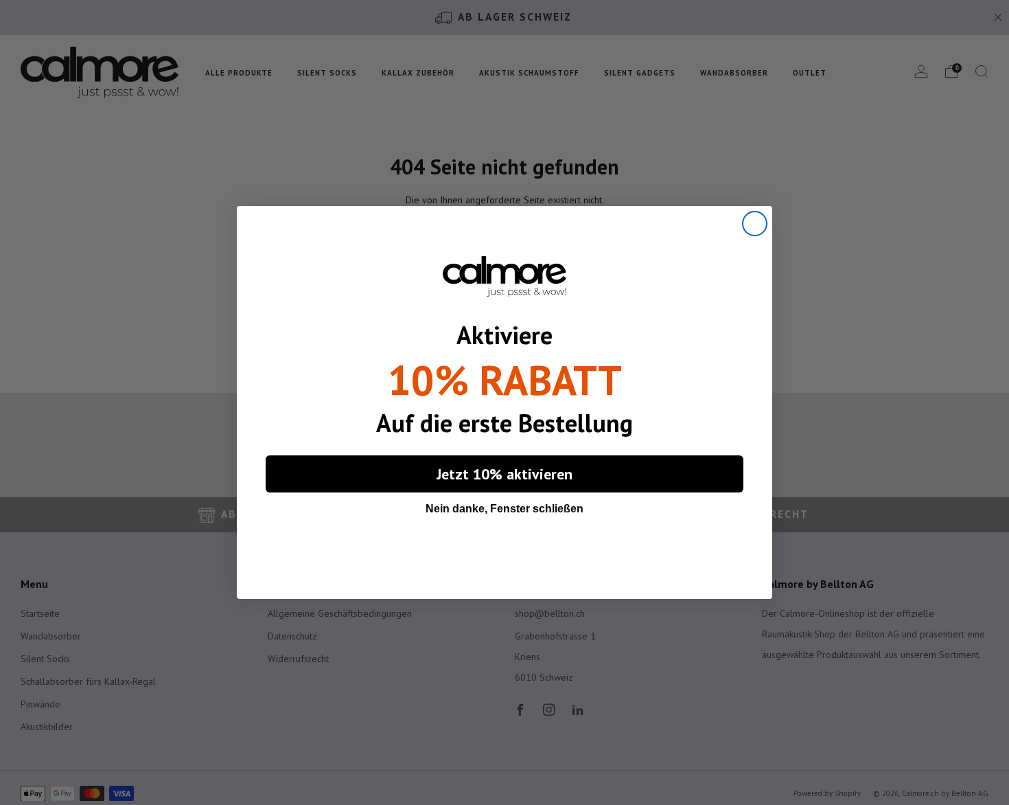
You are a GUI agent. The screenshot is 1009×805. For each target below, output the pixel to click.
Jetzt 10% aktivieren (504, 474)
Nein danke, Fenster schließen (504, 508)
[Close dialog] (755, 224)
